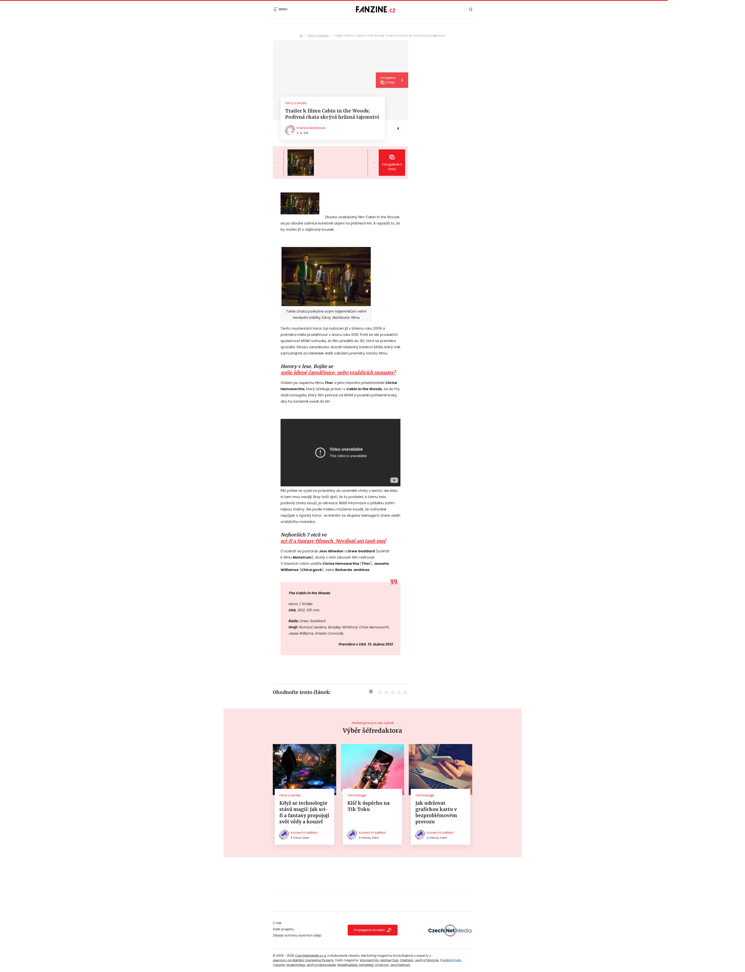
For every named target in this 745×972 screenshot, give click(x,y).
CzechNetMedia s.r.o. (311, 955)
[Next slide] (371, 162)
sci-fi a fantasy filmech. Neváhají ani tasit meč (333, 541)
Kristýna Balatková (311, 128)
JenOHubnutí (400, 965)
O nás (277, 923)
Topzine (279, 965)
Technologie (356, 795)
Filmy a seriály (318, 35)
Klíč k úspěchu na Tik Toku (368, 806)
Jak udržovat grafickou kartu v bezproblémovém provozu (436, 812)
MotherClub (389, 960)
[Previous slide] (280, 162)
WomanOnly (369, 960)
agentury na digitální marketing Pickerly (303, 960)
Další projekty (283, 929)
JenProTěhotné (426, 960)
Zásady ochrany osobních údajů (297, 935)
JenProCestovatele (321, 965)
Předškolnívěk (450, 960)
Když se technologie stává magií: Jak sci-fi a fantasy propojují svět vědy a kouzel (304, 812)
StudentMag (295, 965)
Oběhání (406, 960)
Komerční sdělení (304, 832)
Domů (301, 35)
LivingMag (366, 965)
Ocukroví (382, 965)
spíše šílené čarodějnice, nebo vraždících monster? (338, 373)
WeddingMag (347, 965)
